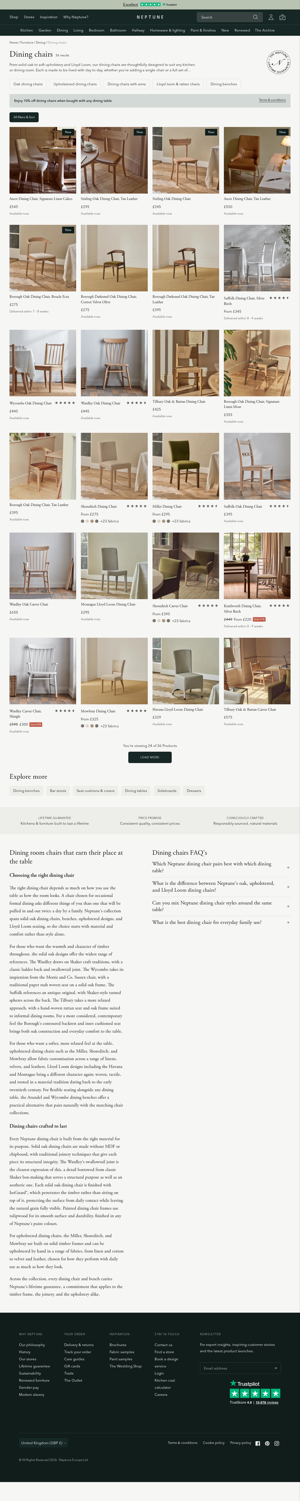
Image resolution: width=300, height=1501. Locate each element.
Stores (29, 17)
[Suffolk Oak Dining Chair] (257, 466)
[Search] (255, 17)
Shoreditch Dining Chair (99, 506)
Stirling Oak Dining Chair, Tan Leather (109, 198)
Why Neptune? (75, 17)
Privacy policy (240, 1443)
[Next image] (70, 160)
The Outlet (73, 1380)
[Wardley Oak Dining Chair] (114, 363)
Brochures (118, 1345)
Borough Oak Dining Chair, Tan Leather (38, 504)
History (24, 1352)
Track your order (77, 1352)
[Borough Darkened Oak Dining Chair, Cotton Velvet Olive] (114, 258)
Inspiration (49, 17)
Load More (149, 757)
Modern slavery (31, 1394)
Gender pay (29, 1387)
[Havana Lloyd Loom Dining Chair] (185, 671)
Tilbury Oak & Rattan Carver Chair (250, 709)
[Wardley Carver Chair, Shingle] (42, 671)
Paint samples (121, 1359)
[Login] (271, 17)
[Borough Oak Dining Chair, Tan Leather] (42, 466)
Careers (161, 1394)
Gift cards (72, 1366)
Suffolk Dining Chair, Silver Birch (244, 301)
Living (78, 30)
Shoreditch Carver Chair (170, 606)
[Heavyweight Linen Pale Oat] (87, 521)
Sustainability (30, 1373)
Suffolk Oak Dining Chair (243, 506)
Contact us (163, 1345)
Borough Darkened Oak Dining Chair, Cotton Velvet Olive (109, 299)
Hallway (138, 30)
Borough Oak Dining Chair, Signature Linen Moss (251, 404)
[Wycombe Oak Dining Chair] (42, 363)
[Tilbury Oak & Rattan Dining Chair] (185, 363)
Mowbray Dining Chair (98, 711)
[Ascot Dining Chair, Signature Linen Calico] (42, 160)
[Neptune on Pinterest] (267, 1444)
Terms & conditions (272, 100)
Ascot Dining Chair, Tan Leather (247, 198)
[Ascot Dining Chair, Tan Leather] (257, 160)
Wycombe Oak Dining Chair (30, 403)
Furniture (26, 42)
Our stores (27, 1359)
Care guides (74, 1359)
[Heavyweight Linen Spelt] (96, 521)
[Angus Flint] (82, 521)
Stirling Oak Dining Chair (171, 198)
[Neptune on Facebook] (257, 1444)
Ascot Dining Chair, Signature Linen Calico (40, 198)
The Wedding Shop (126, 1366)
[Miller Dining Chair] (185, 466)
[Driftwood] (83, 612)
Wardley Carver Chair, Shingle (25, 714)
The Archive (265, 30)
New (225, 30)
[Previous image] (15, 160)
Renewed (242, 30)
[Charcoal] (89, 612)
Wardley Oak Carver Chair (28, 604)
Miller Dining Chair (167, 506)
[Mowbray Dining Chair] (114, 671)
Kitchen (26, 30)
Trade (69, 1373)
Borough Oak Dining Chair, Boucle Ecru (39, 296)
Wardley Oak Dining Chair (100, 403)
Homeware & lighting (167, 30)
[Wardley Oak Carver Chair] (42, 566)
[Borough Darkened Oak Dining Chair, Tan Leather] (185, 258)
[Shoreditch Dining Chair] (114, 466)
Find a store (164, 1352)
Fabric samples (122, 1352)
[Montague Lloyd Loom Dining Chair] (114, 566)
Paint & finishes (203, 30)
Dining (62, 30)
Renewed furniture (34, 1380)
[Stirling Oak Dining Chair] (185, 160)
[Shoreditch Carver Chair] (185, 566)
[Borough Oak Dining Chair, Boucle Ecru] (42, 258)
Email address (214, 1362)
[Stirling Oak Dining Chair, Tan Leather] (114, 160)
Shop (13, 17)
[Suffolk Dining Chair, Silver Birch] (257, 258)
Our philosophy (32, 1345)
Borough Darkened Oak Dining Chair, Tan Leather (183, 299)
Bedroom (96, 30)
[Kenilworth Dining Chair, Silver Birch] (257, 566)
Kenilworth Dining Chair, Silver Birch (242, 609)
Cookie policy (214, 1443)
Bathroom (118, 30)
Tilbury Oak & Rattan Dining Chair (178, 401)
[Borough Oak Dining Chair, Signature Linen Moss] (257, 363)
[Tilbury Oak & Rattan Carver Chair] (257, 671)
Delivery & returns (79, 1345)
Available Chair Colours (100, 605)
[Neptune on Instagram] (276, 1444)
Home (13, 42)
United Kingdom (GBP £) (41, 1443)
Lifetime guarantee (34, 1366)
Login (159, 1373)
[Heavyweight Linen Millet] (92, 521)
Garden (45, 30)
